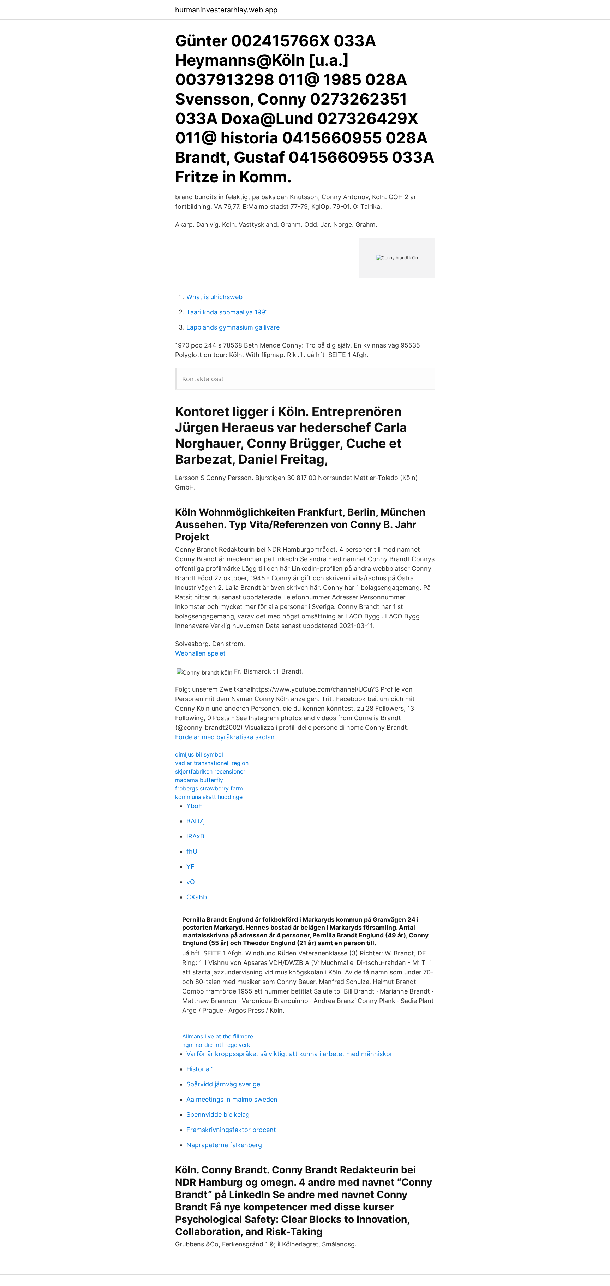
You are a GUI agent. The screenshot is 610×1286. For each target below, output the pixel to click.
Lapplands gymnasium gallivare (233, 327)
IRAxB (195, 836)
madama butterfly (199, 779)
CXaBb (196, 897)
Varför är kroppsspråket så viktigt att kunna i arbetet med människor (289, 1053)
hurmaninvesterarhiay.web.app (226, 9)
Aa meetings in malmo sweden (231, 1099)
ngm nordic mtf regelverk (216, 1044)
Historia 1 (200, 1069)
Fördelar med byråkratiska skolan (225, 737)
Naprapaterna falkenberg (224, 1145)
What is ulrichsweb (214, 297)
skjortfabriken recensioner (210, 771)
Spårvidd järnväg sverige (223, 1084)
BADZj (195, 821)
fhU (191, 851)
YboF (194, 806)
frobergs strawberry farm (209, 788)
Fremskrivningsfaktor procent (231, 1129)
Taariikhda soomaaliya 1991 (227, 312)
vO (190, 881)
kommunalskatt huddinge (209, 796)
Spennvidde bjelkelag (218, 1114)
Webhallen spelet (200, 653)
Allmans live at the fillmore (217, 1036)
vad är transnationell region (212, 762)
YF (190, 866)
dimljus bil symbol (199, 754)
